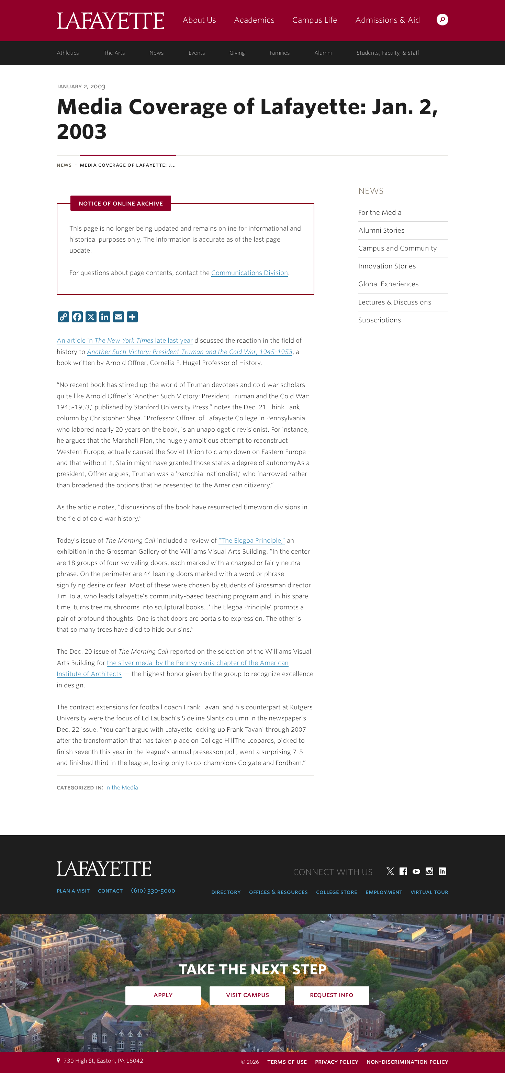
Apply (163, 995)
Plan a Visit (73, 890)
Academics (254, 19)
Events (197, 53)
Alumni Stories (381, 230)
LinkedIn (442, 871)
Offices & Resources (278, 891)
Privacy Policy (336, 1061)
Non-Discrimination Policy (407, 1061)
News (156, 53)
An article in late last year (125, 340)
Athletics (68, 53)
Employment (384, 891)
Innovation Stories (387, 266)
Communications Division (249, 272)
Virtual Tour (429, 891)
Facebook (403, 871)
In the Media (121, 787)
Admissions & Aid (387, 19)
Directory (226, 891)
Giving (237, 53)
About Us (199, 19)
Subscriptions (379, 320)
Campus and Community (397, 248)
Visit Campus (247, 995)
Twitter (390, 871)
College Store (336, 891)
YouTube (416, 871)
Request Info (332, 995)
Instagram (429, 871)
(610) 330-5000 (153, 890)
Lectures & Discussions (394, 302)
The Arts (114, 53)
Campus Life (314, 19)
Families (280, 53)
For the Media (380, 213)
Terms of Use (287, 1061)
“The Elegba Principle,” (251, 540)
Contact (110, 890)
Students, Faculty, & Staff (388, 53)
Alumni (323, 53)
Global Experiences (388, 284)
